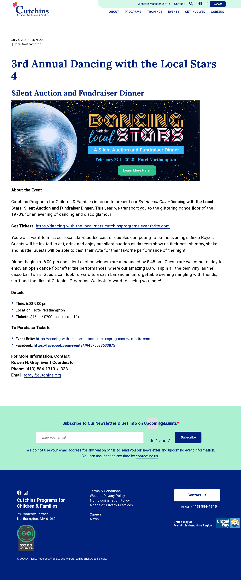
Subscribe (188, 437)
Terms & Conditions (105, 491)
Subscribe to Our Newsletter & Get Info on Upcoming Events (107, 423)
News (94, 519)
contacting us (147, 456)
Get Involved (195, 12)
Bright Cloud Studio (95, 558)
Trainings (154, 12)
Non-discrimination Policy (110, 500)
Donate (218, 3)
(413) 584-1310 (204, 506)
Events (173, 12)
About (114, 12)
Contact (179, 4)
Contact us (197, 495)
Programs (133, 12)
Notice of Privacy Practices (111, 505)
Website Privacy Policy (107, 496)
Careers (217, 12)
